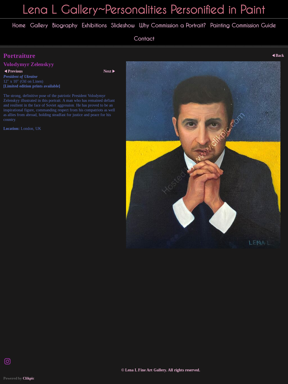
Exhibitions (94, 25)
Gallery (39, 25)
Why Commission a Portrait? (172, 25)
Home (19, 25)
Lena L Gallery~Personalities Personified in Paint (144, 9)
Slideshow (123, 25)
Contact (144, 38)
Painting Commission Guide (243, 25)
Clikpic (28, 378)
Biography (64, 25)
